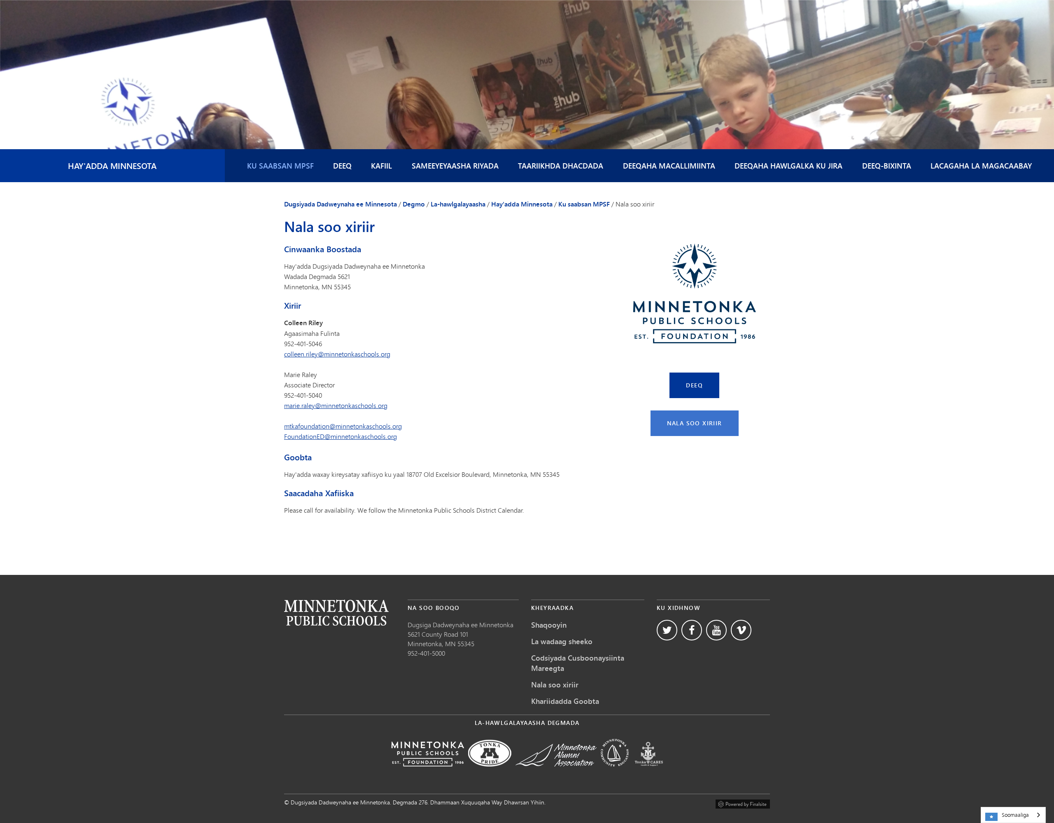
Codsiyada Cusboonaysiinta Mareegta (577, 662)
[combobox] (1013, 815)
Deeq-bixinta (886, 165)
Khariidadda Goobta (565, 701)
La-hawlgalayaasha (458, 204)
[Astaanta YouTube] (716, 630)
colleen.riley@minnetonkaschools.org (337, 354)
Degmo (414, 204)
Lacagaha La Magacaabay (981, 165)
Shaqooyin (549, 624)
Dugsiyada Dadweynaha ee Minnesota (340, 204)
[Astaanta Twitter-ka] (667, 630)
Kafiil (381, 165)
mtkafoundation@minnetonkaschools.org (343, 426)
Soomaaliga (1015, 814)
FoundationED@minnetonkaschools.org (340, 436)
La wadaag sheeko (561, 641)
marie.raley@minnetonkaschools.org (335, 405)
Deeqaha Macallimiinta (669, 165)
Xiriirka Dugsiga (336, 613)
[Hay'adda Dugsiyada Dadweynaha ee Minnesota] (427, 772)
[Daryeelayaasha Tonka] (648, 772)
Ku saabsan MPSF (280, 165)
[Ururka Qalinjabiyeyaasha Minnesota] (556, 772)
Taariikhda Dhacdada (560, 165)
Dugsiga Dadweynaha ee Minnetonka (460, 624)
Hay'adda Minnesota (112, 165)
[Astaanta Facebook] (691, 630)
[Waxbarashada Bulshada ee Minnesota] (615, 772)
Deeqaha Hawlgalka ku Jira (788, 165)
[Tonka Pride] (489, 772)
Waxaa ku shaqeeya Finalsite (743, 803)
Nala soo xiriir (694, 423)
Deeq (342, 165)
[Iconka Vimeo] (741, 630)
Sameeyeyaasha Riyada (455, 165)
